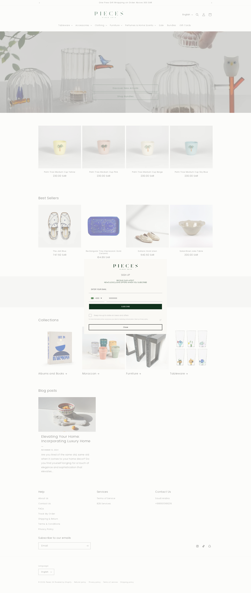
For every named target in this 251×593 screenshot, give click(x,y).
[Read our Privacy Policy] (160, 320)
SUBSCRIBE (125, 306)
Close (125, 327)
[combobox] (96, 298)
